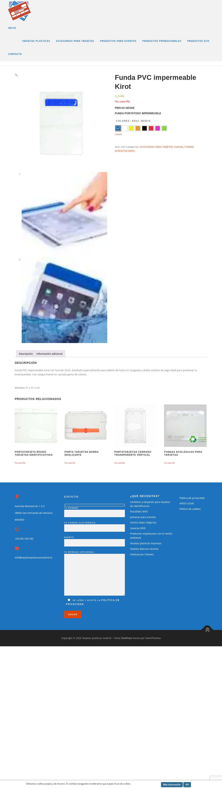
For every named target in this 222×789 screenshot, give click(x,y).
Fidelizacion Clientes (142, 554)
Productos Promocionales (161, 41)
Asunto (69, 537)
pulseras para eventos (143, 517)
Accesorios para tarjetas (75, 41)
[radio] (118, 128)
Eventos (178, 146)
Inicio (12, 28)
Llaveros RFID (138, 528)
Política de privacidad (192, 498)
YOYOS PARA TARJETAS (143, 522)
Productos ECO (198, 41)
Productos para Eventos (118, 41)
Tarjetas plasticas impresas (145, 543)
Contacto (15, 54)
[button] (16, 75)
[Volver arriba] (207, 630)
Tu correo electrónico (80, 522)
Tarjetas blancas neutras (144, 548)
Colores (123, 120)
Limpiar (118, 134)
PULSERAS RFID (139, 511)
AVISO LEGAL (187, 503)
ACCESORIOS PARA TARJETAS (156, 146)
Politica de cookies (190, 509)
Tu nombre (71, 508)
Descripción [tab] (26, 353)
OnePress (126, 638)
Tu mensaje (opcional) (79, 552)
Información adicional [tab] (49, 353)
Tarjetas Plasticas (36, 41)
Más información (172, 784)
